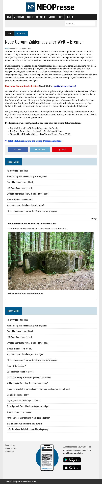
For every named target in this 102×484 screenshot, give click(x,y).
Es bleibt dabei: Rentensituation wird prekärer (24, 423)
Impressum (10, 445)
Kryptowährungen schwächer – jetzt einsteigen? (25, 205)
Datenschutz (10, 448)
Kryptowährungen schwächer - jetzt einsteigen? (25, 354)
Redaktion (9, 452)
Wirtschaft (19, 17)
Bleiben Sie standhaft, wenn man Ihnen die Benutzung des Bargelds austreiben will (38, 388)
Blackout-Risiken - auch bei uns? (19, 348)
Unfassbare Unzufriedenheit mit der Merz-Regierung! (27, 429)
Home (9, 17)
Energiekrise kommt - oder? (18, 394)
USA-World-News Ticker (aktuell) (19, 187)
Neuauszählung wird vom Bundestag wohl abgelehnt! (27, 176)
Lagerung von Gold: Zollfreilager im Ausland (23, 400)
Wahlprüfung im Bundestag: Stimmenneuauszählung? (27, 383)
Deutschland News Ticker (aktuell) (20, 182)
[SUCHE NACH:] (80, 23)
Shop (61, 17)
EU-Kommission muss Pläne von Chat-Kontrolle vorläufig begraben (32, 211)
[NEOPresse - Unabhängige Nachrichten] (51, 7)
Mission (52, 17)
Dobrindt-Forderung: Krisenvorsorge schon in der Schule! (29, 377)
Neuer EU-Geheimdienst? (16, 365)
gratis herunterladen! (65, 86)
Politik (30, 17)
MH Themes (32, 482)
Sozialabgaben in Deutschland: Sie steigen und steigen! (28, 406)
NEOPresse (13, 48)
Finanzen (69, 17)
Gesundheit (41, 17)
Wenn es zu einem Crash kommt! (19, 411)
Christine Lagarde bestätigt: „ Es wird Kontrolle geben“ (28, 193)
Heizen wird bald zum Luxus (17, 170)
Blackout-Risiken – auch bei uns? (20, 199)
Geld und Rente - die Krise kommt (20, 371)
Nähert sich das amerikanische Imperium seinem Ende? (28, 417)
